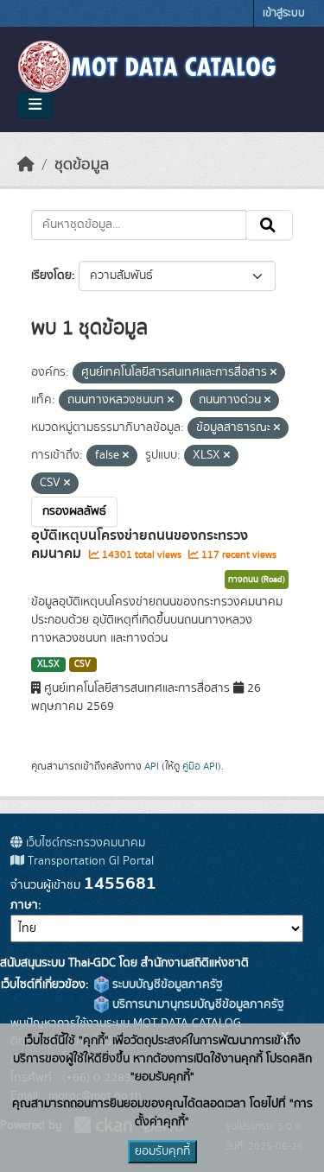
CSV (82, 664)
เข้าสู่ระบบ (284, 13)
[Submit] (269, 225)
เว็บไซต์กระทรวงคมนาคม (83, 843)
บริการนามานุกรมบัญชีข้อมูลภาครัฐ (196, 1004)
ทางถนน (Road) (256, 579)
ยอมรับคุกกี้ (162, 1151)
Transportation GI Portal (89, 861)
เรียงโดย (51, 275)
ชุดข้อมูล (81, 165)
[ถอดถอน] (273, 373)
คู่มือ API (200, 766)
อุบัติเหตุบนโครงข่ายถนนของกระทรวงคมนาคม (139, 544)
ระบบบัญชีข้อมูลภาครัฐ (166, 984)
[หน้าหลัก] (26, 165)
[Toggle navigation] (35, 105)
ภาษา (24, 905)
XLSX (48, 664)
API (151, 766)
